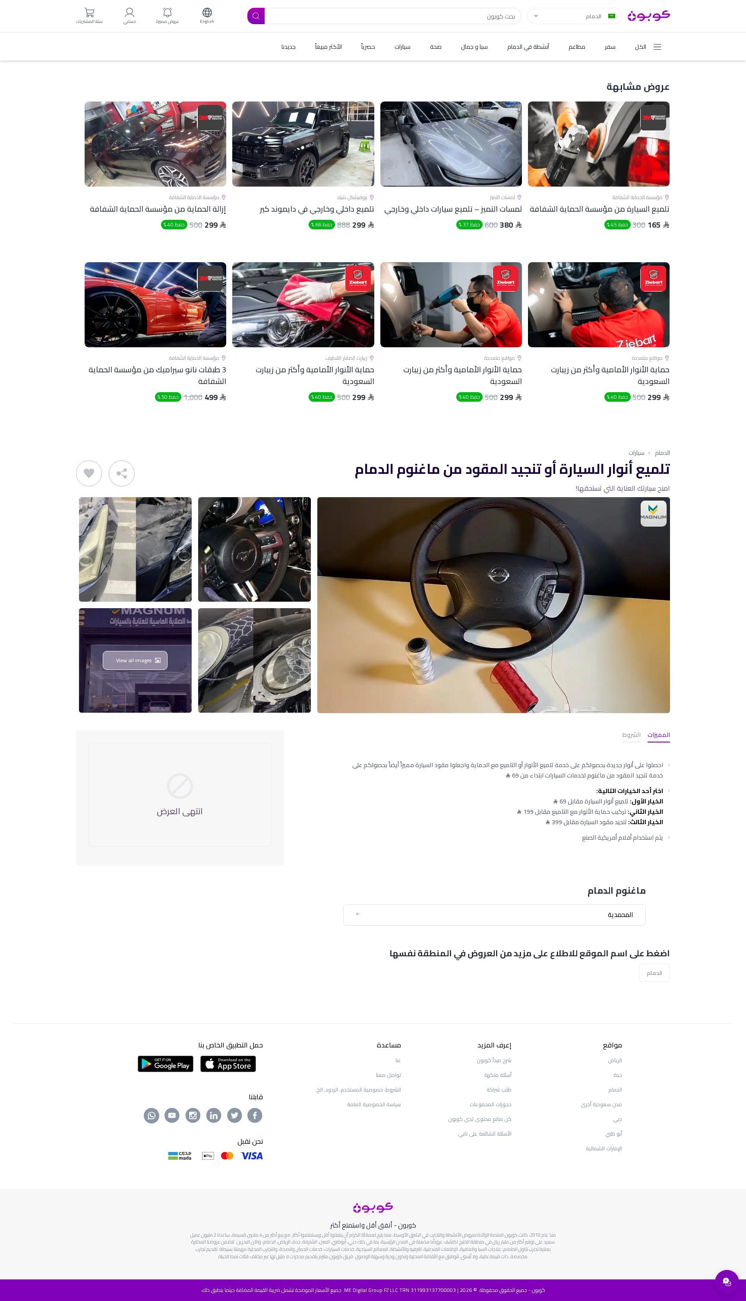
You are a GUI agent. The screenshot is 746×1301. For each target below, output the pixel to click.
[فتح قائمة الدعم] (727, 1282)
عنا (398, 1060)
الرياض (615, 1060)
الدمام (662, 452)
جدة (617, 1075)
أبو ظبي (613, 1134)
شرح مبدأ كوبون (494, 1060)
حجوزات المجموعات (491, 1104)
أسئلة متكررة (498, 1075)
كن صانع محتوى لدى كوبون (480, 1119)
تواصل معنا (388, 1075)
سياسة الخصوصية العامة (374, 1104)
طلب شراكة (499, 1090)
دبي (617, 1119)
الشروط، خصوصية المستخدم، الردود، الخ (358, 1090)
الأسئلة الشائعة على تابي (485, 1134)
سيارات (637, 452)
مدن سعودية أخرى (601, 1104)
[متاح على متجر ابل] (228, 1063)
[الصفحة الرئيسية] (649, 15)
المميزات (659, 735)
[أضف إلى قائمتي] (89, 473)
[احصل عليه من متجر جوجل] (165, 1063)
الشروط (632, 735)
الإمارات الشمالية (604, 1148)
